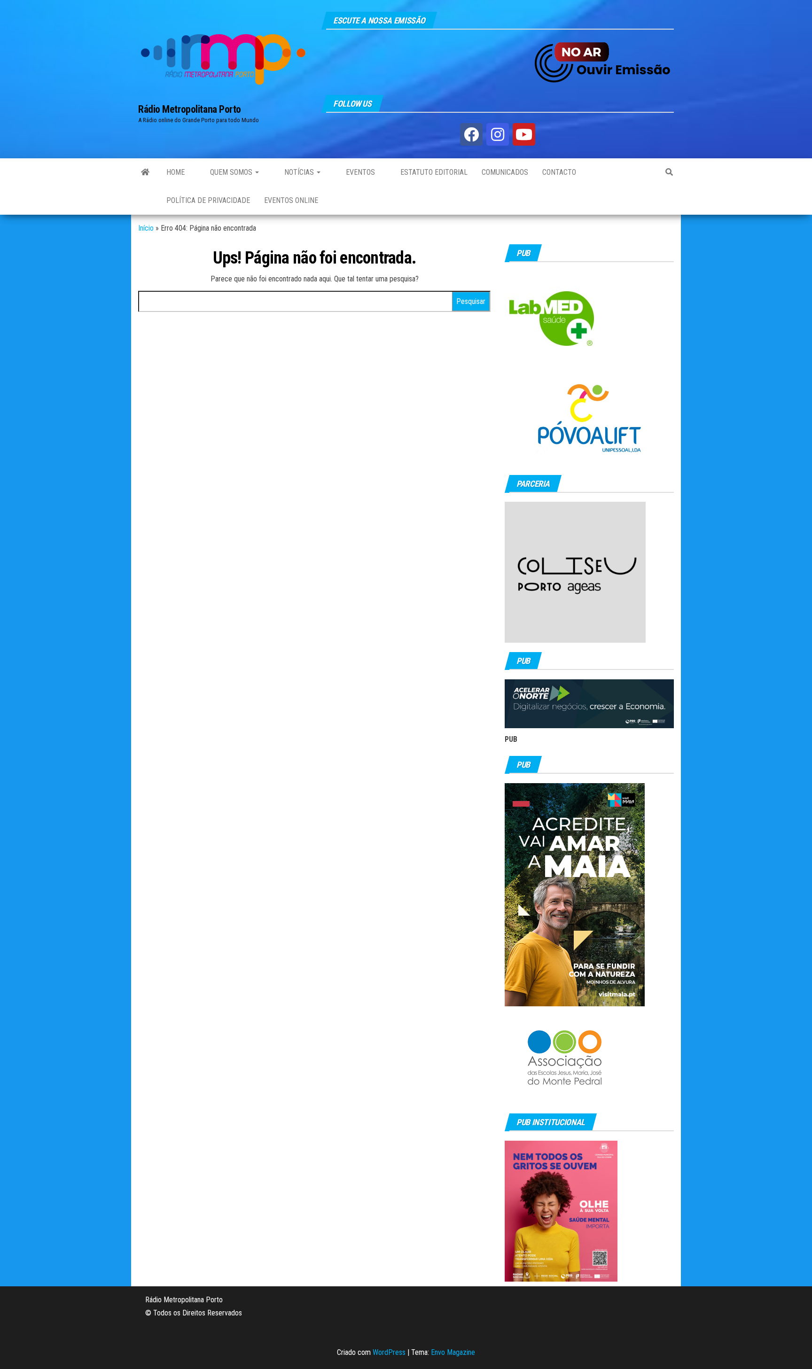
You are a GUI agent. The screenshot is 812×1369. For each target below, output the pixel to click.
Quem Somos (231, 172)
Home (175, 172)
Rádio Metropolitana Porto (189, 109)
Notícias (299, 172)
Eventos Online (291, 200)
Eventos (359, 172)
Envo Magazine (453, 1352)
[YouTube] (524, 134)
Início (146, 228)
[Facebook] (471, 134)
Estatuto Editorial (433, 172)
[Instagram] (497, 134)
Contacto (559, 172)
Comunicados (505, 172)
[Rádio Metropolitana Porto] (145, 172)
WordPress (389, 1352)
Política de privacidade (208, 200)
